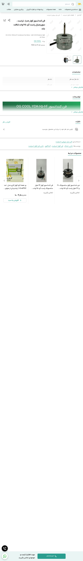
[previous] (78, 180)
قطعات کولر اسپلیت (68, 15)
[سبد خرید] (3, 4)
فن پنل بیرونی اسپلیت (53, 15)
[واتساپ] (5, 556)
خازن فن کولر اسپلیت (36, 146)
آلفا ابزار (79, 15)
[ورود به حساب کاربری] (8, 4)
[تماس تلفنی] (5, 548)
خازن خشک (68, 146)
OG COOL (37, 41)
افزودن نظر (6, 122)
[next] (4, 180)
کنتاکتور (48, 146)
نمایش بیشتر (78, 87)
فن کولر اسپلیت (57, 146)
